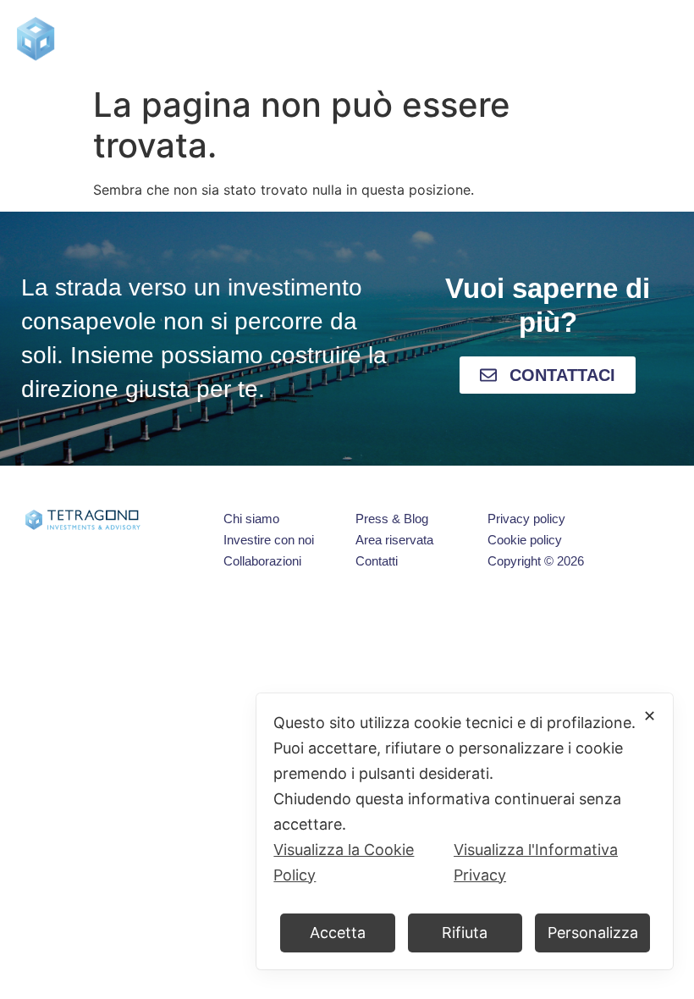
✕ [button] (649, 716)
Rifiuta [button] (464, 932)
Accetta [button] (338, 932)
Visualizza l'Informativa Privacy (536, 862)
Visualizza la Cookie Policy (343, 862)
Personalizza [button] (593, 932)
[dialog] (464, 831)
